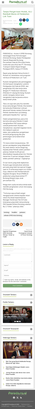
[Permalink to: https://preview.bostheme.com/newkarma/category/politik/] (31, 302)
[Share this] (20, 20)
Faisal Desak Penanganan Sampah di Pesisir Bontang (25, 232)
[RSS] (21, 224)
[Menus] (3, 2)
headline (14, 212)
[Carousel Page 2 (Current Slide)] (17, 321)
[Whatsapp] (20, 24)
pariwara (22, 212)
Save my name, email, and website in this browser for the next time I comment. (17, 280)
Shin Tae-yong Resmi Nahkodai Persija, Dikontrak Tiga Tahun (18, 362)
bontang (6, 212)
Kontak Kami (5, 406)
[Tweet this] (24, 20)
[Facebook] (13, 224)
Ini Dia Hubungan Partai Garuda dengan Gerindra (16, 315)
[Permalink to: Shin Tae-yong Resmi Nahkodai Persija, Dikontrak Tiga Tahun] (17, 350)
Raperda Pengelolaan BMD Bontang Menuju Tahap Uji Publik (9, 233)
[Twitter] (17, 224)
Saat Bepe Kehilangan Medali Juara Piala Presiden (17, 368)
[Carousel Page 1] (15, 321)
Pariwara (10, 23)
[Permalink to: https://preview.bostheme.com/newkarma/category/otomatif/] (31, 295)
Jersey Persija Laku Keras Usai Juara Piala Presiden (18, 373)
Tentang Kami (25, 404)
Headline (5, 23)
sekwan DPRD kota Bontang (13, 215)
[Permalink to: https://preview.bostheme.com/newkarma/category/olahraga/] (31, 338)
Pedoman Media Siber (18, 406)
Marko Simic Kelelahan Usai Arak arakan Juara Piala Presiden (19, 379)
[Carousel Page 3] (20, 321)
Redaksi (29, 406)
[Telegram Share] (27, 20)
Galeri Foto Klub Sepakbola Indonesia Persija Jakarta (18, 384)
